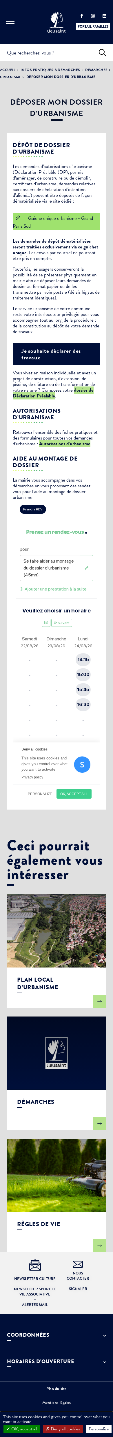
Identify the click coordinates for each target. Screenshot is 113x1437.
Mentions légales (56, 1402)
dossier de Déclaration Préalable (53, 392)
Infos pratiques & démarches (50, 69)
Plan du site (56, 1388)
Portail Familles (93, 26)
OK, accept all (23, 1428)
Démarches (96, 69)
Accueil (7, 69)
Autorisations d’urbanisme (64, 443)
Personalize (99, 1428)
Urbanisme (10, 77)
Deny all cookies (65, 1428)
